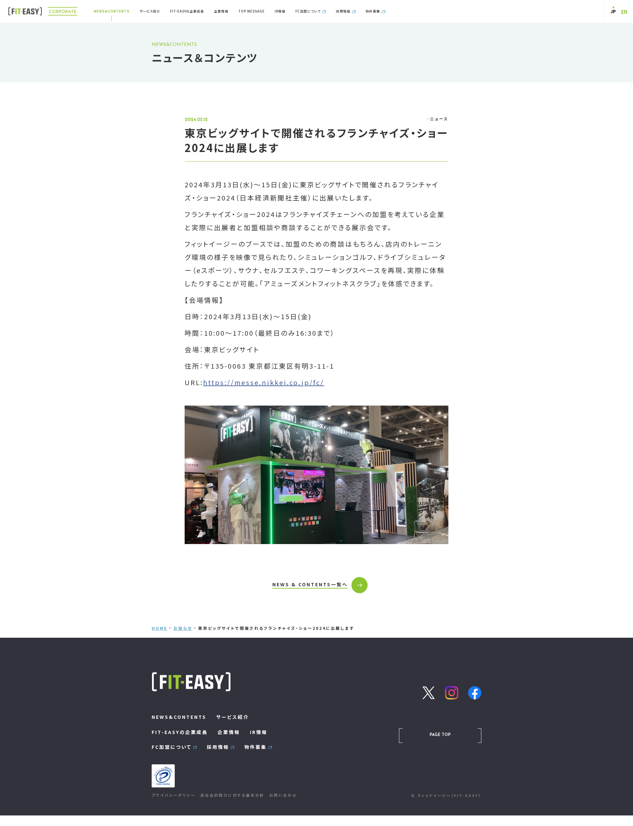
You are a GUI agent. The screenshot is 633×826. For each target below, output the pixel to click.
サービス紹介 (149, 11)
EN (624, 11)
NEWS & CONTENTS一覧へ (310, 584)
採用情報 (343, 11)
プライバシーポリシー (174, 795)
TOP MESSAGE (251, 11)
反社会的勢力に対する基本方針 (232, 795)
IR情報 (280, 11)
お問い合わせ (283, 795)
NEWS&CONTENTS (112, 11)
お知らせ (182, 628)
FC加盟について (308, 11)
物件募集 (373, 11)
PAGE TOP (440, 735)
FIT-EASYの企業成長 (187, 11)
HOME (159, 628)
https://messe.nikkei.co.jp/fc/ (263, 382)
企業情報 (221, 11)
